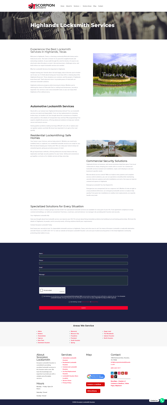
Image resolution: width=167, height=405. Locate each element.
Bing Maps (114, 381)
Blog (94, 6)
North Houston (108, 338)
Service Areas (87, 6)
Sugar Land (107, 331)
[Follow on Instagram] (119, 373)
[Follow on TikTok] (115, 376)
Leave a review (94, 384)
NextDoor (121, 383)
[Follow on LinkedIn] (112, 373)
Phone (41, 260)
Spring (73, 342)
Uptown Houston (109, 336)
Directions (92, 391)
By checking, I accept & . (84, 301)
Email (41, 267)
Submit (83, 308)
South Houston (75, 340)
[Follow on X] (115, 373)
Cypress (40, 338)
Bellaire (40, 333)
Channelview (42, 336)
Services (76, 6)
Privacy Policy (94, 301)
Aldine (40, 331)
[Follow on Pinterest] (126, 373)
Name (41, 253)
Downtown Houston (44, 342)
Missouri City (75, 333)
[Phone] (162, 400)
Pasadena (74, 336)
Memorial (74, 331)
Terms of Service (86, 301)
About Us (69, 6)
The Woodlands (109, 333)
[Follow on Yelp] (112, 376)
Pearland (74, 338)
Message (42, 274)
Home (62, 6)
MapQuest (118, 385)
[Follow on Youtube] (122, 373)
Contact (100, 6)
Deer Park (41, 340)
